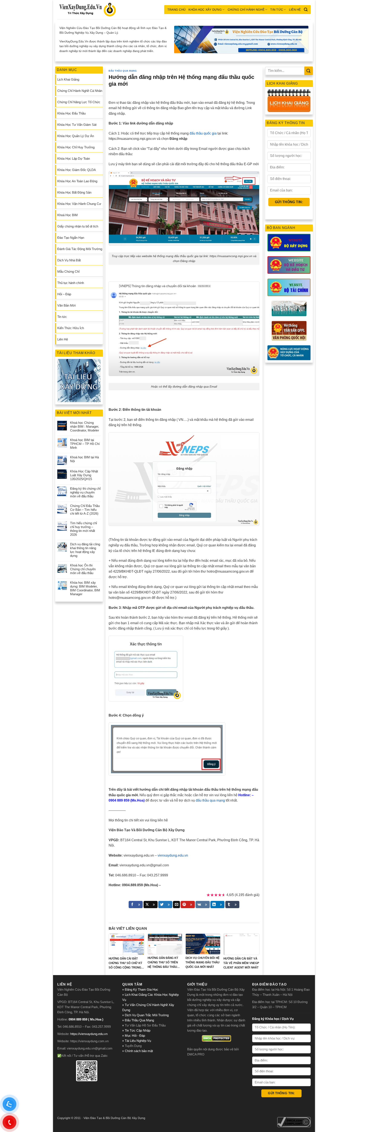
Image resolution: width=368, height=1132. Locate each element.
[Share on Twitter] (165, 904)
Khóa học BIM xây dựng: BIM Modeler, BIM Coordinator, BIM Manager (85, 588)
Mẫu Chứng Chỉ (68, 271)
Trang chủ (176, 9)
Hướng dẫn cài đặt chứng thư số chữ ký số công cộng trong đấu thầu (125, 963)
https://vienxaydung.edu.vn (89, 1034)
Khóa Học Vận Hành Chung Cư (79, 204)
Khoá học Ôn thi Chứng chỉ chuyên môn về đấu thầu (83, 569)
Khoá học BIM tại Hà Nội (84, 459)
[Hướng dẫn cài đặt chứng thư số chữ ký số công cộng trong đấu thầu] (127, 944)
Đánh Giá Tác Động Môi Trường (79, 249)
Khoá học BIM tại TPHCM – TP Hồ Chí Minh (85, 443)
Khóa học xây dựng (205, 9)
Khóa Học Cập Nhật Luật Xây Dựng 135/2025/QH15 (84, 475)
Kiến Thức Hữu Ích (70, 328)
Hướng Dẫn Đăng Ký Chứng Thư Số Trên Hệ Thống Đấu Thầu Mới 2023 (163, 962)
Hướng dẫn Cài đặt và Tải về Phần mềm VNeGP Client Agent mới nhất (241, 963)
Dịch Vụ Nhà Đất (69, 260)
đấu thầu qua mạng (210, 800)
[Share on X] (151, 904)
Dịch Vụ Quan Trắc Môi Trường (147, 1015)
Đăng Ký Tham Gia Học (142, 989)
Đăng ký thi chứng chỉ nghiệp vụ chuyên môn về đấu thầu (85, 492)
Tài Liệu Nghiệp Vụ (138, 1040)
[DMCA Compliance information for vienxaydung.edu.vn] (294, 1122)
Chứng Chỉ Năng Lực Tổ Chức (78, 102)
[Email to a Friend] (176, 904)
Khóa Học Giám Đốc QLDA (76, 170)
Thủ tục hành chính (70, 283)
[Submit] (308, 71)
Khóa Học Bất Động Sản (74, 192)
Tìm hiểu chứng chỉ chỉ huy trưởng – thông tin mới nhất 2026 (83, 528)
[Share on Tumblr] (232, 904)
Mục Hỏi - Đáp (135, 1035)
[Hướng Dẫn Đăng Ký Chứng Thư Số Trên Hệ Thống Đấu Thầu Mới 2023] (165, 944)
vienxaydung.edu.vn (173, 855)
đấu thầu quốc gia (203, 133)
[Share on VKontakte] (203, 904)
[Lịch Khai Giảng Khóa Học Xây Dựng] (289, 100)
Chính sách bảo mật (139, 1051)
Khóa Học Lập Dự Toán (73, 158)
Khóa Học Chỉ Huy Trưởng (76, 147)
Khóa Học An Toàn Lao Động (77, 181)
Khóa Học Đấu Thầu (71, 113)
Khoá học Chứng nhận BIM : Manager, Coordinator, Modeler (84, 426)
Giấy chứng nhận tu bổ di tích (77, 226)
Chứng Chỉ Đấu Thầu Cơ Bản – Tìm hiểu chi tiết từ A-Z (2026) (85, 509)
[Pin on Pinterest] (188, 904)
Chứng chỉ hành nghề (246, 9)
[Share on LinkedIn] (217, 904)
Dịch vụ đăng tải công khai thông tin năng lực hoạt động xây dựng (85, 549)
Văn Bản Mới (66, 305)
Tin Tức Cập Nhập (137, 1030)
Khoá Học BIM (67, 215)
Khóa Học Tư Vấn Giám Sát (76, 124)
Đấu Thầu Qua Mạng (123, 70)
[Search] (306, 9)
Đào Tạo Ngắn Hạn (70, 237)
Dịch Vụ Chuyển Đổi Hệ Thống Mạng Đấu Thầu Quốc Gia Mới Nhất (202, 962)
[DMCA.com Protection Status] (216, 1038)
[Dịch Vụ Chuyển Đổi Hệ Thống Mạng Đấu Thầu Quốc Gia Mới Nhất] (202, 944)
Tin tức (276, 9)
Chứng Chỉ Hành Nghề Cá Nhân (79, 91)
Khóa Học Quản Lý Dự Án (75, 136)
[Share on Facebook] (136, 904)
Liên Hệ (295, 9)
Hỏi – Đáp (64, 294)
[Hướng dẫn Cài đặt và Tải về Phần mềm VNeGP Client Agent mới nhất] (241, 944)
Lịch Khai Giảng (68, 79)
